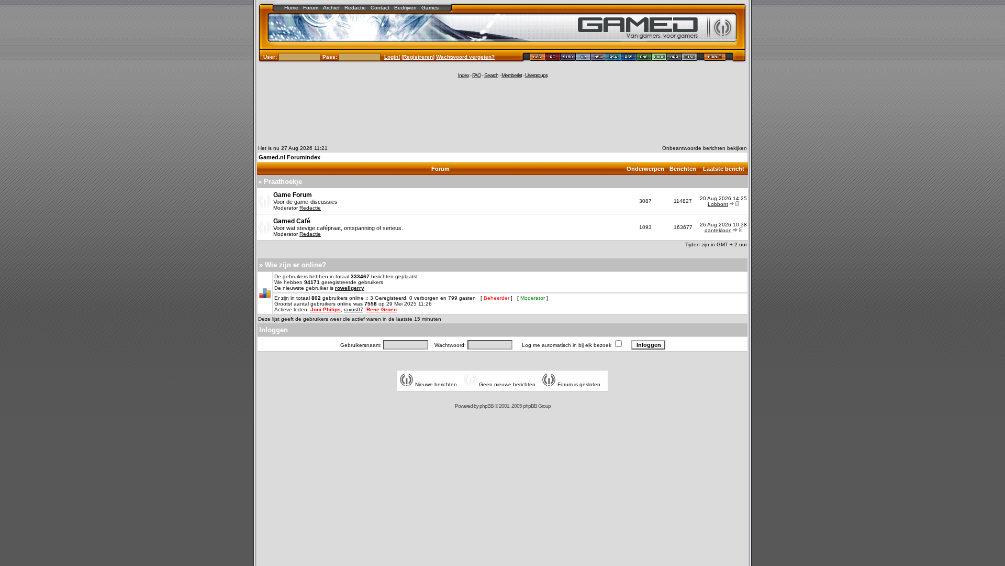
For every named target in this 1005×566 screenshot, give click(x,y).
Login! (392, 57)
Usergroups (536, 75)
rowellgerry (349, 288)
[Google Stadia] (568, 58)
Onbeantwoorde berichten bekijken (704, 148)
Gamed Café (291, 221)
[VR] (583, 58)
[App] (674, 58)
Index (463, 75)
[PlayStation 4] (613, 58)
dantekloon (718, 230)
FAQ (476, 75)
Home (291, 7)
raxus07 (353, 309)
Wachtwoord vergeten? (465, 57)
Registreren (418, 57)
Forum (310, 7)
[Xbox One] (644, 58)
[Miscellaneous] (689, 58)
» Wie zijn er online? (292, 265)
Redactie (355, 7)
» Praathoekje (280, 182)
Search (491, 75)
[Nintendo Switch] (598, 58)
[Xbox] (659, 58)
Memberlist (511, 75)
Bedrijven (405, 7)
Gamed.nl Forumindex (289, 157)
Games (430, 7)
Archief (331, 7)
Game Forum (292, 195)
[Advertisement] (502, 111)
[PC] (553, 58)
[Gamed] (537, 58)
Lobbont (718, 204)
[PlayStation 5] (628, 58)
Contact (380, 7)
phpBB (486, 406)
